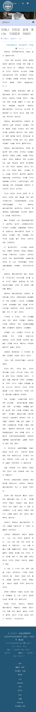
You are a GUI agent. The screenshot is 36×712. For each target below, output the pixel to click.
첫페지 (4, 38)
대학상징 (20, 683)
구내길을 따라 (20, 706)
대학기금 (20, 702)
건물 (20, 698)
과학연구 (13, 38)
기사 (20, 38)
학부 (20, 686)
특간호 (20, 674)
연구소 (20, 690)
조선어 (15, 3)
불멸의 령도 (20, 667)
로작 (20, 663)
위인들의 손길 (20, 671)
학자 (20, 695)
